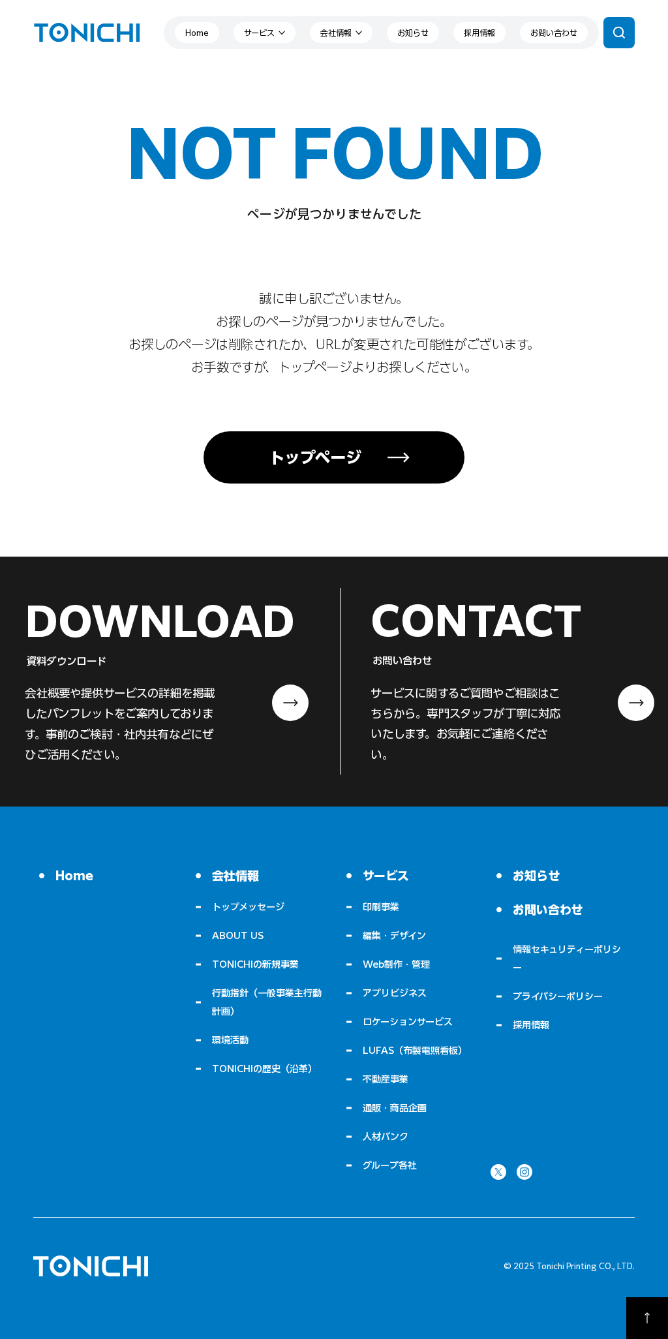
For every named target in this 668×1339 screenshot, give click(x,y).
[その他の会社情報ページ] (359, 32)
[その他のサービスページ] (282, 32)
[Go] (647, 1318)
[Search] (619, 32)
